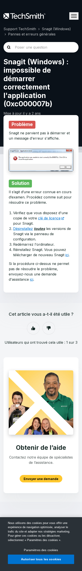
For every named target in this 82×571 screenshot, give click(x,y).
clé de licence (49, 218)
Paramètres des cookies (41, 550)
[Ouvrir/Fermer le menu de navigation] (74, 16)
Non (48, 328)
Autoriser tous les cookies (41, 559)
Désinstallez (23, 228)
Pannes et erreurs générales (32, 34)
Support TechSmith (19, 29)
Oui (33, 328)
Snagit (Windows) (56, 29)
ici (67, 255)
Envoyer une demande (41, 478)
